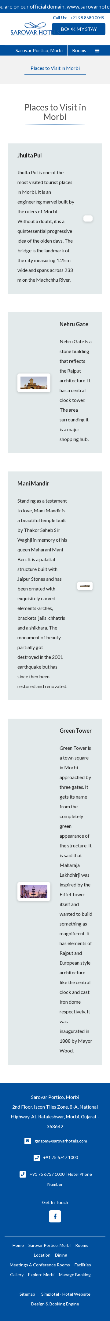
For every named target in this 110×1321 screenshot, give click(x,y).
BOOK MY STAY (79, 29)
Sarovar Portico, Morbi (39, 50)
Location (42, 1255)
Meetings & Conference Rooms (40, 1264)
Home (18, 1245)
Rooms (79, 50)
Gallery (17, 1274)
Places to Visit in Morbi (55, 68)
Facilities (83, 1264)
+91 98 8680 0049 (87, 17)
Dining (61, 1255)
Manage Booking (75, 1274)
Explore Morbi (41, 1274)
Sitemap (27, 1294)
